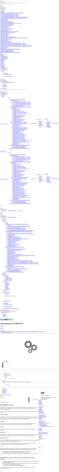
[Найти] (1, 5)
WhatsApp (5, 86)
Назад (7, 222)
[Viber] (7, 319)
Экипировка (13, 331)
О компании (41, 406)
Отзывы (4, 389)
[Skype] (11, 319)
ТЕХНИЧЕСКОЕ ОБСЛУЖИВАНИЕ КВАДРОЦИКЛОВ (18, 226)
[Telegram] (12, 319)
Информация (41, 412)
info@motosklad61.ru (5, 81)
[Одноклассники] (2, 319)
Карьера (40, 409)
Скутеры (37, 331)
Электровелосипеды (27, 331)
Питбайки (18, 331)
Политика (41, 418)
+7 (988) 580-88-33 (4, 67)
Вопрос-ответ (41, 422)
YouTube (4, 85)
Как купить (7, 277)
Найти (40, 435)
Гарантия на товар (42, 421)
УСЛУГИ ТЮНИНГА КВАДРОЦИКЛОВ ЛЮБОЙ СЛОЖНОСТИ (20, 233)
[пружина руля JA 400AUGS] (29, 346)
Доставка (4, 392)
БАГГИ (34, 331)
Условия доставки (42, 415)
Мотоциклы (8, 331)
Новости (40, 407)
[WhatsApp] (9, 319)
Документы (41, 411)
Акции (40, 401)
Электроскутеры (42, 331)
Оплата (4, 391)
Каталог (40, 400)
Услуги (6, 223)
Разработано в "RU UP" (43, 433)
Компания (7, 283)
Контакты (41, 410)
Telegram (4, 84)
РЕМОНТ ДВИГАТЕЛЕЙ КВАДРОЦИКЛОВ (16, 249)
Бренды (40, 403)
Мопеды (21, 331)
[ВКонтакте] (1, 319)
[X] (6, 319)
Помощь (40, 419)
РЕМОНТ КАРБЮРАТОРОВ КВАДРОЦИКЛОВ (17, 268)
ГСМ (32, 331)
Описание (5, 388)
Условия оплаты (42, 414)
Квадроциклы (3, 331)
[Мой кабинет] (0, 207)
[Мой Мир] (4, 319)
